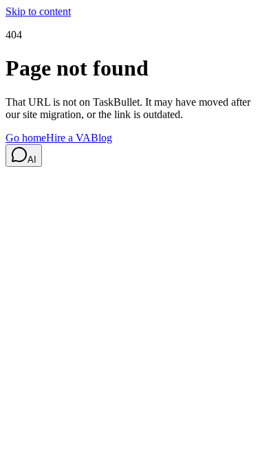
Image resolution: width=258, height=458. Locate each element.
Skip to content (38, 11)
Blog (101, 138)
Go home (26, 138)
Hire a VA (68, 138)
